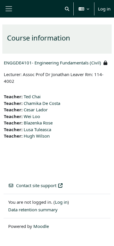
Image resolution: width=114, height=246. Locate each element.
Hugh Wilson (37, 136)
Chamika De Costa (42, 103)
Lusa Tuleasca (37, 129)
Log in (104, 9)
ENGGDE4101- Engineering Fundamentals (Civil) (52, 63)
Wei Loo (32, 116)
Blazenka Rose (38, 123)
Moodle (41, 226)
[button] (67, 8)
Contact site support (36, 185)
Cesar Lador (36, 110)
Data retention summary (33, 209)
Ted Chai (32, 96)
